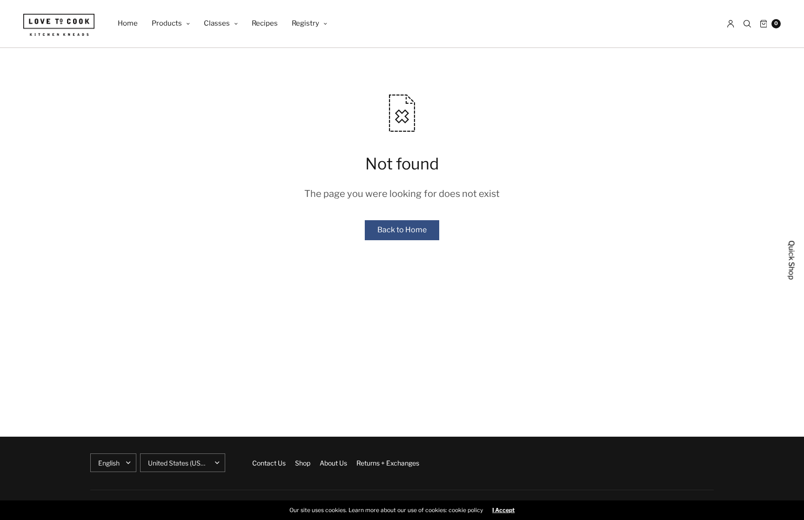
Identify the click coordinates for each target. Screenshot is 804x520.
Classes (217, 23)
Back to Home (402, 229)
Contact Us (269, 463)
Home (128, 23)
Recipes (265, 23)
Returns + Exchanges (387, 463)
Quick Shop (791, 260)
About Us (333, 463)
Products (167, 23)
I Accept (503, 510)
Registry (305, 23)
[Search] (747, 23)
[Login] (730, 23)
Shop (302, 463)
